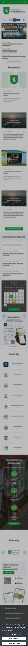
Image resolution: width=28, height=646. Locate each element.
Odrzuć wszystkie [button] (14, 639)
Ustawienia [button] (14, 634)
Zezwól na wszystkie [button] (14, 643)
